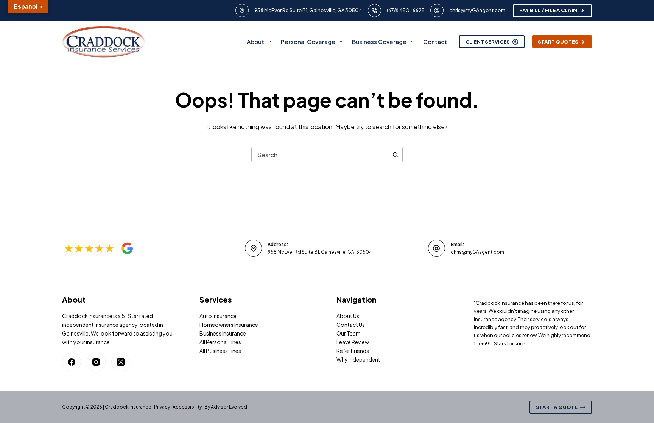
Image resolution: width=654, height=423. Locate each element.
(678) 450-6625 (406, 10)
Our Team (348, 333)
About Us (347, 315)
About (255, 41)
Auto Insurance (218, 315)
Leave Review (352, 342)
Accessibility (187, 407)
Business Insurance (222, 333)
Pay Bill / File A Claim (548, 10)
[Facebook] (71, 362)
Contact (435, 41)
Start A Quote (557, 407)
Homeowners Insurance (228, 324)
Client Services (488, 42)
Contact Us (350, 324)
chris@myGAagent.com (477, 10)
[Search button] (395, 154)
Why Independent (358, 359)
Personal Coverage (308, 41)
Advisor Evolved (229, 407)
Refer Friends (352, 350)
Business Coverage (379, 41)
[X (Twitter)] (120, 362)
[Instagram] (96, 362)
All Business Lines (220, 350)
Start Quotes (558, 42)
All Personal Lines (220, 342)
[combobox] (320, 154)
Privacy (162, 407)
